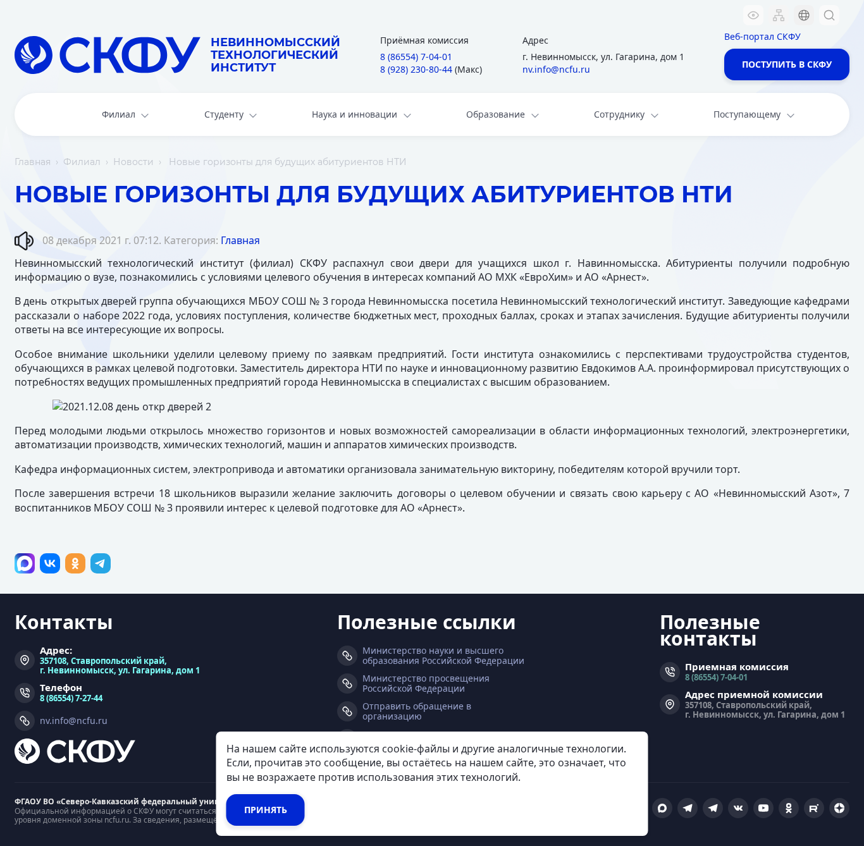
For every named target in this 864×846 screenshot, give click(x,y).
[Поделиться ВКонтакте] (50, 563)
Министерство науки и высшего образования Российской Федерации (443, 656)
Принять (265, 810)
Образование (495, 114)
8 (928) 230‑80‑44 (416, 69)
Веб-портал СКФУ (762, 36)
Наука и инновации (354, 114)
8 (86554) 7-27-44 (71, 697)
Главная (33, 162)
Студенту (224, 114)
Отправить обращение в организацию (416, 711)
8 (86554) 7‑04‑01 (416, 57)
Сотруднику (619, 114)
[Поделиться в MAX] (25, 563)
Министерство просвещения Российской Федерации (426, 683)
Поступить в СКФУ (787, 64)
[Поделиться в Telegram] (100, 563)
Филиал (118, 114)
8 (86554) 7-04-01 (716, 676)
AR (795, 91)
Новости (133, 162)
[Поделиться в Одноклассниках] (75, 563)
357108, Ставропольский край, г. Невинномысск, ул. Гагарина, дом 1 (120, 665)
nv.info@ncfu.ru (556, 69)
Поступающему (747, 114)
